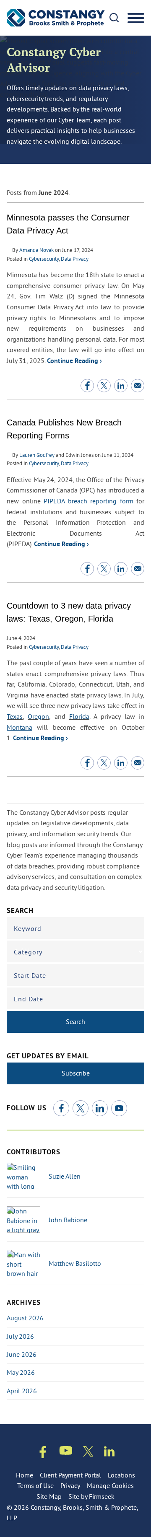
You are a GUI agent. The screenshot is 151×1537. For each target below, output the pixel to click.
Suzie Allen (65, 1176)
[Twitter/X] (81, 1108)
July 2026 (20, 1336)
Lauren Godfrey (37, 454)
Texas (15, 716)
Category (28, 952)
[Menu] (136, 18)
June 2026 (21, 1354)
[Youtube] (65, 1452)
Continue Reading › (74, 361)
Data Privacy (75, 258)
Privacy (70, 1485)
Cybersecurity (44, 258)
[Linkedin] (109, 1453)
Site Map (49, 1496)
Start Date (30, 975)
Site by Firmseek (91, 1496)
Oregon (38, 716)
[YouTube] (119, 1108)
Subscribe (76, 1073)
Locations (121, 1475)
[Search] (114, 17)
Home (24, 1475)
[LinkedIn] (100, 1108)
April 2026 (22, 1391)
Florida (79, 716)
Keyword (28, 928)
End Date (28, 999)
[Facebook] (61, 1108)
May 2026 (21, 1372)
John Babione (68, 1220)
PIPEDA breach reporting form (88, 501)
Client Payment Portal (70, 1475)
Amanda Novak (36, 249)
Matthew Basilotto (75, 1263)
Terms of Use (35, 1485)
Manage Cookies (110, 1485)
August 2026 (25, 1318)
